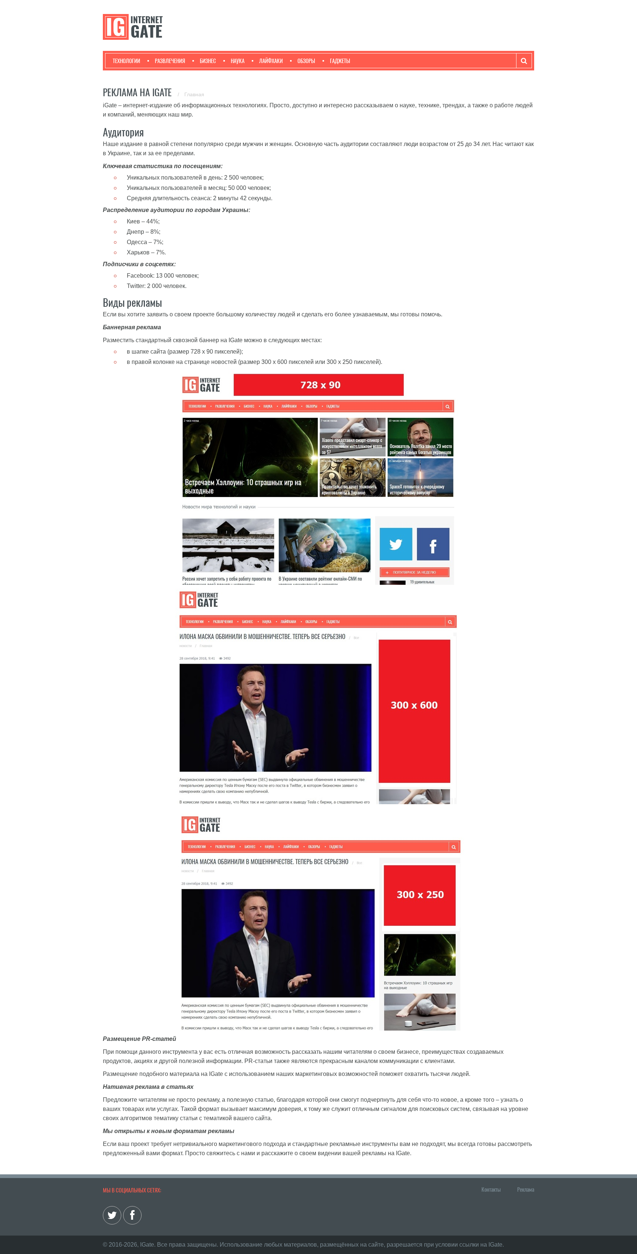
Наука (237, 61)
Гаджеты (340, 61)
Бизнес (208, 61)
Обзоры (306, 61)
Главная (194, 94)
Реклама (525, 1189)
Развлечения (170, 61)
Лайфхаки (271, 61)
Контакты (491, 1189)
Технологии (126, 61)
